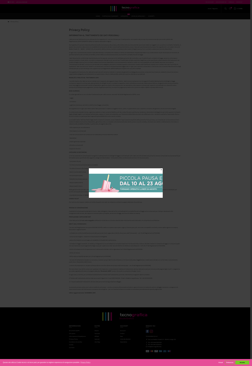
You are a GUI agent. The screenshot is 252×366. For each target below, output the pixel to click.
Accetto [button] (242, 362)
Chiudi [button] (220, 362)
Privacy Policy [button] (85, 362)
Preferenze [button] (229, 362)
